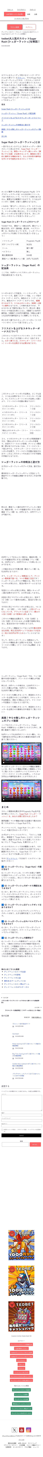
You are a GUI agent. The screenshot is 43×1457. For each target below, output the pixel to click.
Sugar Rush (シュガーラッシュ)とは (15, 109)
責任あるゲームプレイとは (15, 980)
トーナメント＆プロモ (21, 18)
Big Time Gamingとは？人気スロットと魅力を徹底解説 (26, 1055)
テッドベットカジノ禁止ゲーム (16, 984)
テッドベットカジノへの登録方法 (21, 1344)
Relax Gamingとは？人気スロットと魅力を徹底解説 (26, 1045)
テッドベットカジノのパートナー (21, 1376)
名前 (3, 1113)
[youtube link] (21, 1429)
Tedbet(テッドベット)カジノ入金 (21, 1356)
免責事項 (8, 1447)
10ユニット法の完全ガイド (21, 1024)
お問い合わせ (22, 1443)
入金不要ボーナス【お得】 (14, 14)
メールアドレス (6, 1118)
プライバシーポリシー (11, 1445)
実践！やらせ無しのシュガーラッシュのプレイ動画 (21, 130)
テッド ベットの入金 (12, 977)
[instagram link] (28, 1429)
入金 (35, 14)
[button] (14, 27)
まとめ (4, 136)
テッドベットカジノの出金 (15, 971)
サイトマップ (32, 1443)
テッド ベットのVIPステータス (16, 987)
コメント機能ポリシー (34, 1445)
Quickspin (15, 1034)
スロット (10, 10)
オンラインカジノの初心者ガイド (21, 1380)
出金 (28, 14)
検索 (21, 1141)
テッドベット (12, 858)
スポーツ (33, 10)
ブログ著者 (27, 1447)
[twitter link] (14, 1430)
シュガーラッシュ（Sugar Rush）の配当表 (18, 113)
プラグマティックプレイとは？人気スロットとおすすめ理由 (26, 1075)
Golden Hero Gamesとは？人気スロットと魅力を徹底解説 (26, 1065)
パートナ (21, 1440)
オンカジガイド (18, 1447)
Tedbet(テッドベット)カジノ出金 (21, 1352)
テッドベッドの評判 (12, 974)
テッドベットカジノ (8, 32)
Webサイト (4, 1124)
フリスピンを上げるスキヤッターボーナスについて (21, 119)
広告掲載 (22, 1445)
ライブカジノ (21, 10)
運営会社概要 (12, 1443)
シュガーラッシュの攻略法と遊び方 (15, 124)
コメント (3, 1094)
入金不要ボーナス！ (21, 1348)
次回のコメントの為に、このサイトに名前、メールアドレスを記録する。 (22, 1130)
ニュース (36, 1447)
